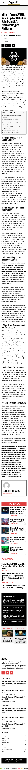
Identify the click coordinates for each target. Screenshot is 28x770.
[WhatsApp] (13, 45)
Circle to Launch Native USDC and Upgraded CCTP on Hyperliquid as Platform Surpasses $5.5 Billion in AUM (12, 577)
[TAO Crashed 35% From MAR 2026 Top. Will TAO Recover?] (5, 540)
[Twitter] (6, 45)
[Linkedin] (3, 672)
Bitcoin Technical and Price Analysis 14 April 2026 (17, 530)
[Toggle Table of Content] (23, 113)
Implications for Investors (11, 130)
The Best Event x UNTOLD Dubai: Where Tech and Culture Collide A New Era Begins (13, 566)
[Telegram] (7, 672)
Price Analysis (14, 533)
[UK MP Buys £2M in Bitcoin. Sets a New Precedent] (5, 549)
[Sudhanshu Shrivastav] (2, 35)
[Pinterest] (9, 45)
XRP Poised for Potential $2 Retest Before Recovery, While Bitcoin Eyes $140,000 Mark (20, 640)
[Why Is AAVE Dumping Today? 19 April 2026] (5, 521)
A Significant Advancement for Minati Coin (12, 127)
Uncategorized (14, 515)
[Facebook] (2, 45)
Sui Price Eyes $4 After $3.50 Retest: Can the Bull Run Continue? (7, 640)
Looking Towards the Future (12, 132)
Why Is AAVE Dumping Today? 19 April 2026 (17, 520)
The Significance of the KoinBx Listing (12, 116)
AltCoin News (14, 523)
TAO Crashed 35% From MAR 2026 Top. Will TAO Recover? (17, 539)
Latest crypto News (7, 582)
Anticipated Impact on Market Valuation (12, 124)
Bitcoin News (14, 553)
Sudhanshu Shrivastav (15, 35)
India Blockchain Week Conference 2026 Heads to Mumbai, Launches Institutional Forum (18, 510)
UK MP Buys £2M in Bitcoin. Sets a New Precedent (16, 549)
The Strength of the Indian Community (11, 120)
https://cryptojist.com (7, 493)
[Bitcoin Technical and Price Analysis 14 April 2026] (5, 530)
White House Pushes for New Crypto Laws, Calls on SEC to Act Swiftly (13, 586)
